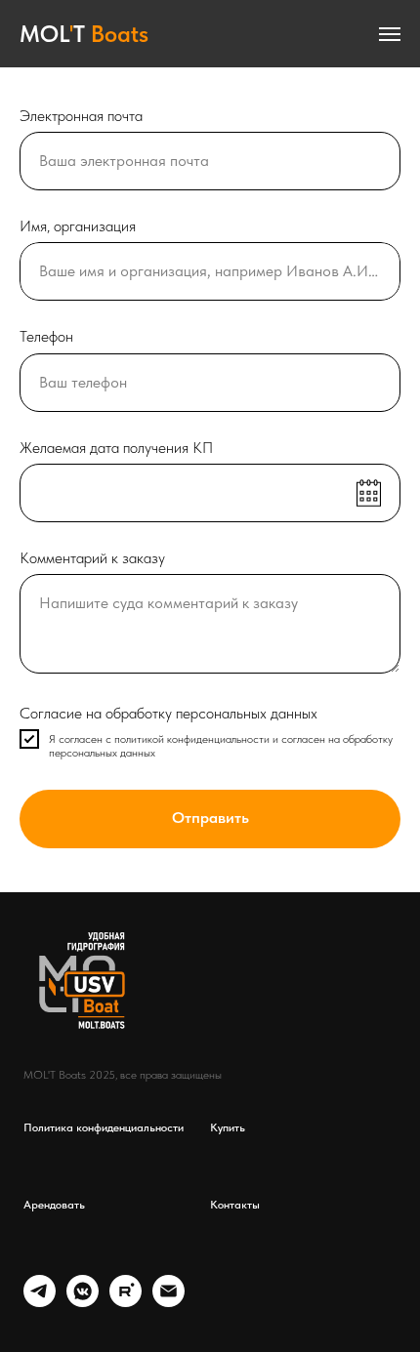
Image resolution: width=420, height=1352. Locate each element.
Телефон (46, 336)
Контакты (235, 1204)
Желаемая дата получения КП (116, 447)
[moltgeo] (39, 1301)
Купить (227, 1127)
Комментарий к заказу (92, 558)
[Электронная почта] (168, 1301)
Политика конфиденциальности (103, 1127)
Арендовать (54, 1204)
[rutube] (125, 1301)
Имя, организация (78, 226)
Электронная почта (81, 115)
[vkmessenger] (82, 1301)
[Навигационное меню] (389, 34)
